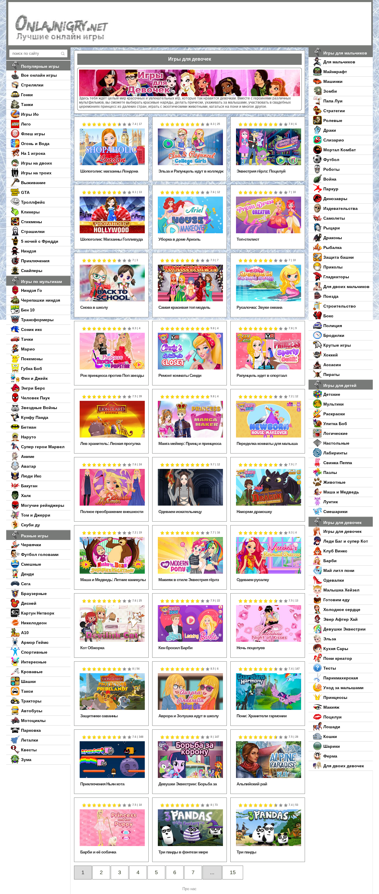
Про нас (189, 889)
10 (129, 124)
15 (233, 872)
